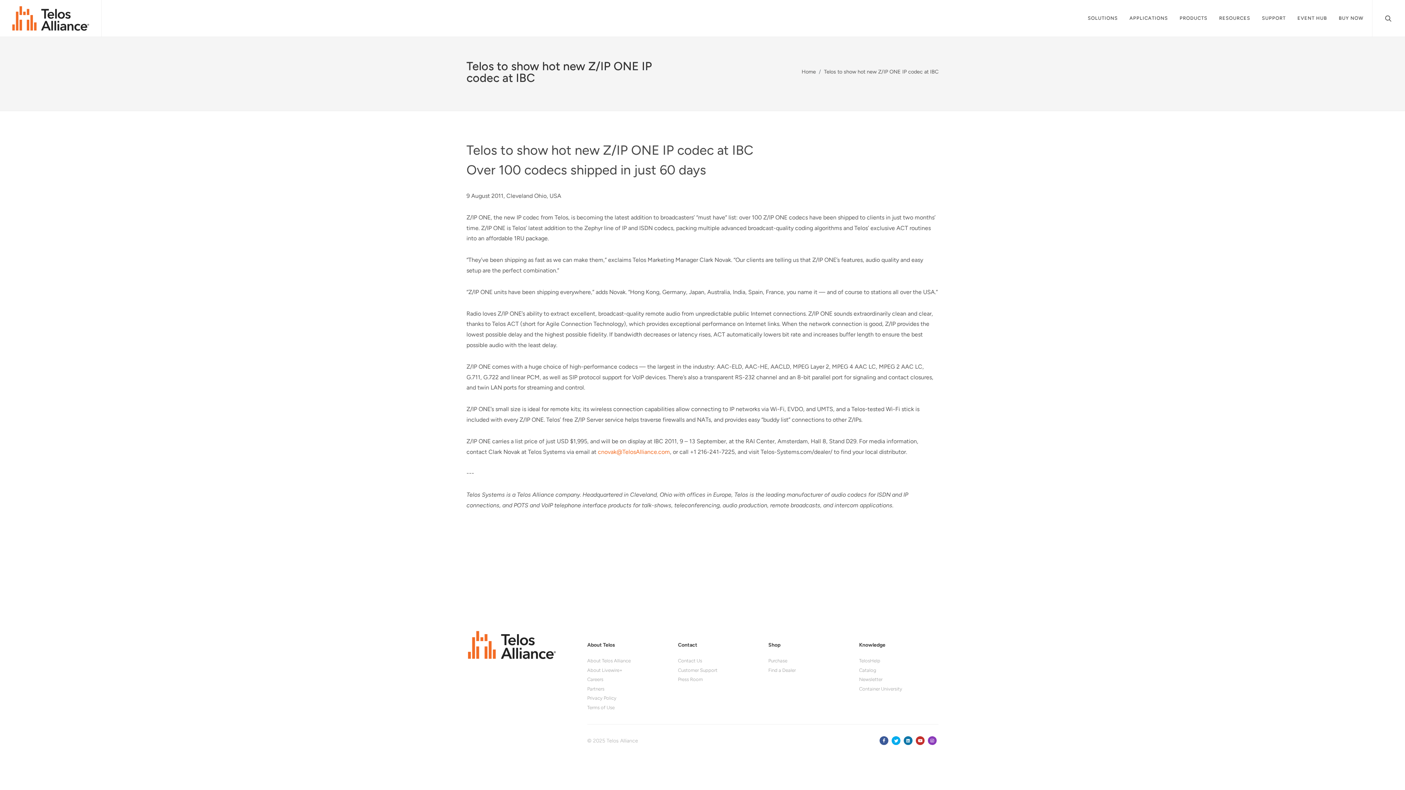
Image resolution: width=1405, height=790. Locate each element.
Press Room (690, 679)
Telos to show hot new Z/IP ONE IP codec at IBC (881, 71)
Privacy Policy (602, 698)
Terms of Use (601, 707)
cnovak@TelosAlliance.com (634, 451)
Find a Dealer (782, 670)
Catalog (867, 670)
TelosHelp (869, 660)
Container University (880, 689)
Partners (595, 689)
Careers (595, 679)
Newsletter (871, 679)
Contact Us (690, 660)
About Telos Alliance (609, 660)
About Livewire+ (604, 670)
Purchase (777, 660)
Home (809, 71)
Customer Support (698, 670)
